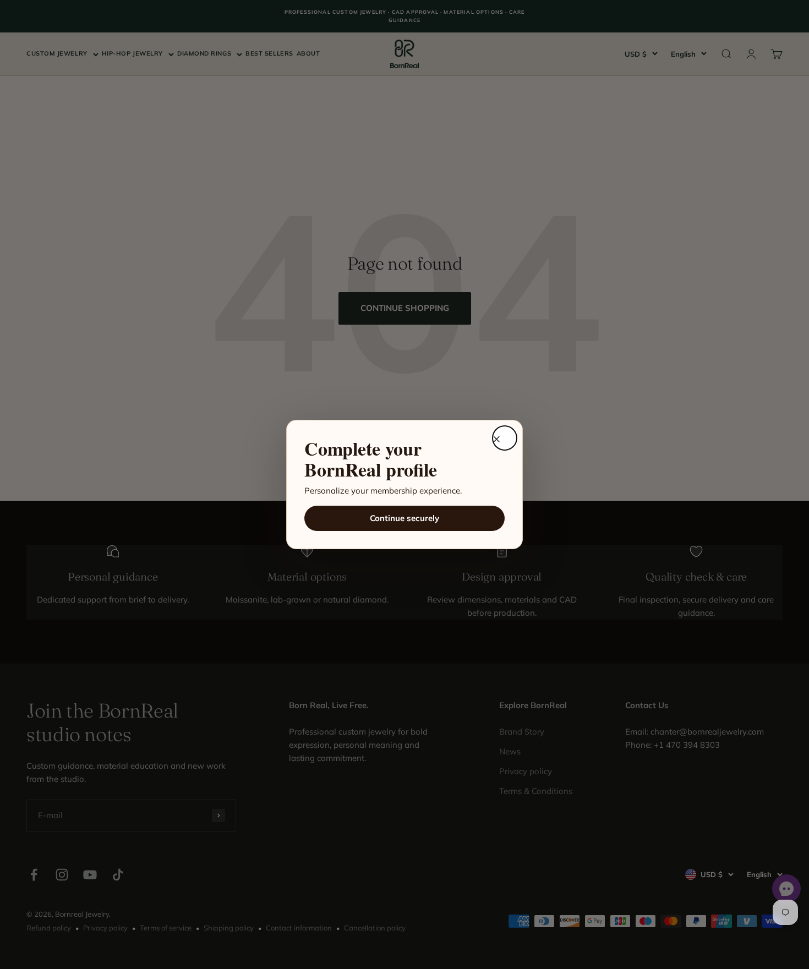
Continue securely (404, 518)
